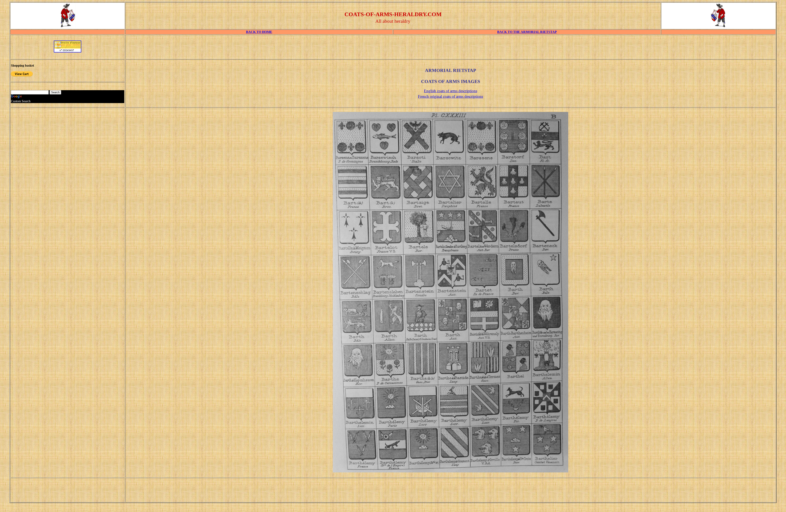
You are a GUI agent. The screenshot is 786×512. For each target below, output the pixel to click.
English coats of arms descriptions (450, 91)
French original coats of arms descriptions (450, 96)
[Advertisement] (450, 48)
